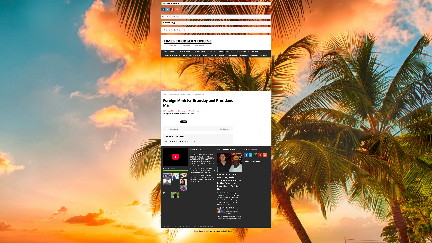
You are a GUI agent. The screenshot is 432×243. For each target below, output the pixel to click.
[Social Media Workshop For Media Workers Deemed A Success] (167, 178)
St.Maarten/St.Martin (171, 55)
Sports (172, 52)
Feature (229, 52)
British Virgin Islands (191, 55)
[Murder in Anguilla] (167, 196)
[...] (231, 205)
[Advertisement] (216, 74)
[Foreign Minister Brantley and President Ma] (181, 111)
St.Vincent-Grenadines (228, 55)
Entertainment (185, 52)
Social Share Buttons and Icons (205, 231)
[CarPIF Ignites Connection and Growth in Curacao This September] (183, 178)
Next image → (226, 129)
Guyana (264, 55)
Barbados (244, 55)
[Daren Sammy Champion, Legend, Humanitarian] (175, 178)
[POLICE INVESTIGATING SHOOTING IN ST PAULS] (183, 190)
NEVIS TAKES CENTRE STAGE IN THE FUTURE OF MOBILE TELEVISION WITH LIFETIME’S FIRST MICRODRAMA (202, 171)
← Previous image (171, 129)
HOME (164, 52)
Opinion (212, 52)
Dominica (256, 52)
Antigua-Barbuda (242, 52)
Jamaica (213, 55)
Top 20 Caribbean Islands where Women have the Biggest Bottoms (233, 211)
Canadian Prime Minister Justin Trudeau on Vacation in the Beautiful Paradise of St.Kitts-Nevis (229, 182)
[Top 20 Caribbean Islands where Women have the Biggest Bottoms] (221, 212)
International (200, 52)
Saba (205, 55)
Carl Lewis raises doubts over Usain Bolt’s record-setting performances (229, 218)
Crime (220, 52)
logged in (177, 141)
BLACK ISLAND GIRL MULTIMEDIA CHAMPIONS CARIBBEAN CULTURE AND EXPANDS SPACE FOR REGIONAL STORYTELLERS (202, 178)
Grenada (254, 55)
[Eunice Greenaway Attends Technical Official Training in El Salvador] (175, 196)
